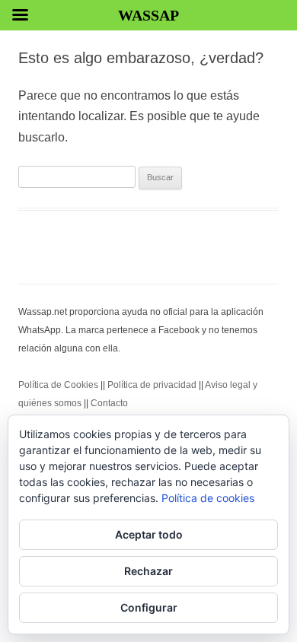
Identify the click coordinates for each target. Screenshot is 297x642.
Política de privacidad (151, 385)
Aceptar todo (149, 534)
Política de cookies (207, 497)
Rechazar (148, 570)
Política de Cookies (58, 385)
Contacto (109, 403)
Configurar (148, 607)
